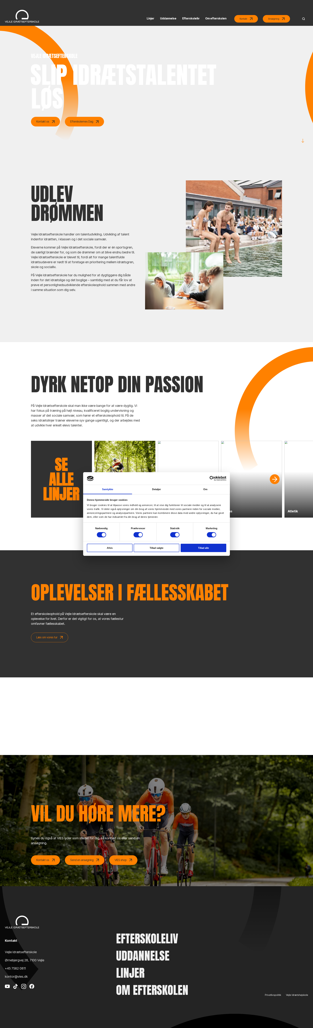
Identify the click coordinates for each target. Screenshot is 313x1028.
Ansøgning (273, 18)
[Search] (302, 18)
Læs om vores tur (46, 637)
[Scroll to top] (305, 1016)
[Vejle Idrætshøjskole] (22, 16)
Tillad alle (203, 548)
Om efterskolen (152, 990)
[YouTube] (7, 991)
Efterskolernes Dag (81, 121)
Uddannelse (142, 955)
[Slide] (275, 479)
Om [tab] (205, 489)
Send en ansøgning (82, 860)
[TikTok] (15, 991)
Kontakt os (42, 121)
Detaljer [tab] (156, 489)
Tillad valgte (156, 548)
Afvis (110, 548)
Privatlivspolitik (273, 994)
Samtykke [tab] (107, 489)
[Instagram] (23, 991)
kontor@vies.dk (16, 976)
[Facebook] (31, 991)
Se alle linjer (61, 479)
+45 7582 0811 (15, 968)
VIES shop (121, 860)
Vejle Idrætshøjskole (297, 994)
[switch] (138, 534)
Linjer (130, 972)
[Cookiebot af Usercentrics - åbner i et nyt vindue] (212, 478)
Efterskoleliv (147, 938)
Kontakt (243, 18)
